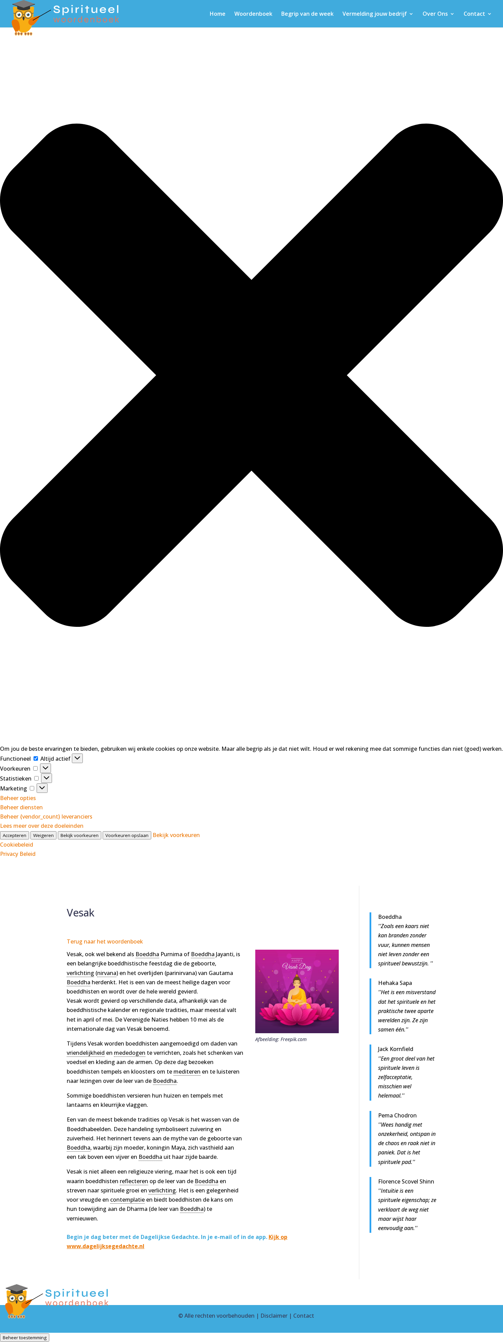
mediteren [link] (187, 1071)
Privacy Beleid (18, 854)
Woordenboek (253, 14)
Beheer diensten (21, 807)
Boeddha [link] (147, 954)
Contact (474, 14)
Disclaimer (273, 1315)
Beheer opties (18, 798)
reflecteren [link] (134, 1181)
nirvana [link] (106, 973)
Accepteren (14, 835)
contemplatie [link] (127, 1199)
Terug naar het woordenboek (105, 941)
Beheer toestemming (25, 1337)
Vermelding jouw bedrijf (375, 14)
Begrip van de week (307, 14)
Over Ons (435, 14)
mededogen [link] (129, 1052)
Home (217, 14)
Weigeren (43, 835)
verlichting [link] (80, 973)
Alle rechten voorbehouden (219, 1315)
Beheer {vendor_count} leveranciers (46, 816)
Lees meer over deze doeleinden (41, 826)
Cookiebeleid (16, 844)
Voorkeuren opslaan (127, 835)
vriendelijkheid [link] (86, 1052)
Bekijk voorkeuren (80, 835)
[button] (251, 376)
